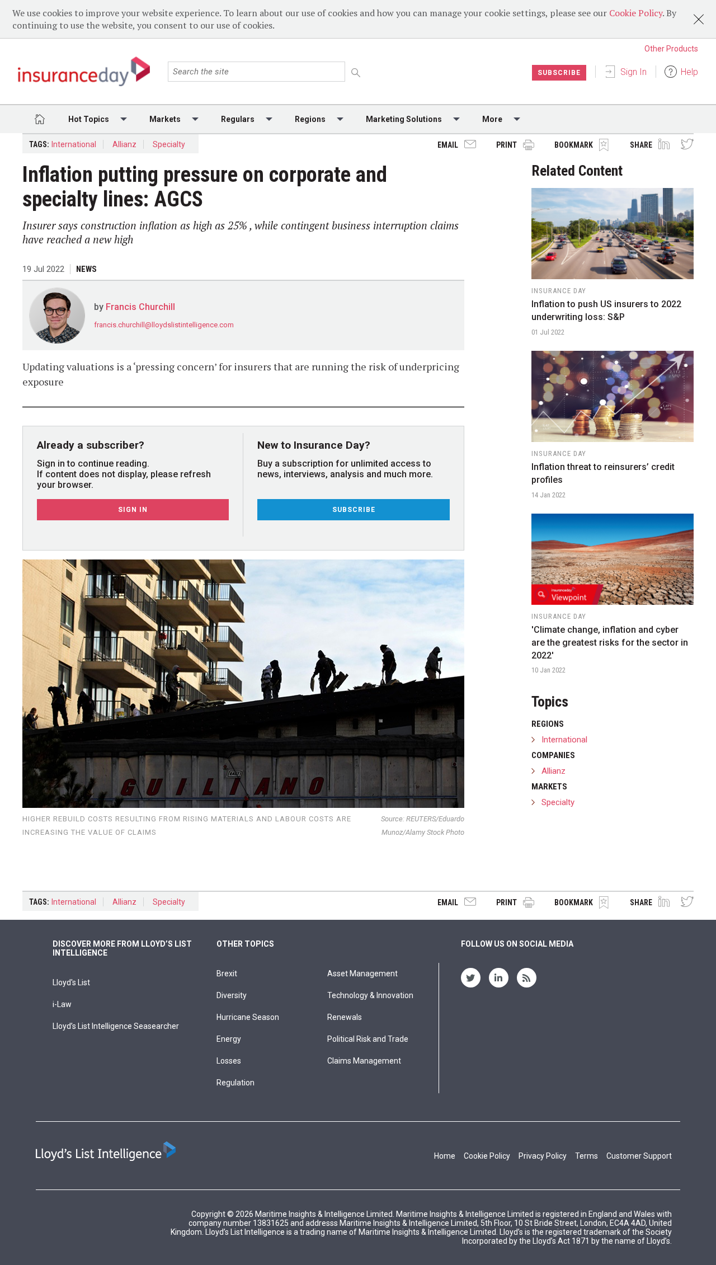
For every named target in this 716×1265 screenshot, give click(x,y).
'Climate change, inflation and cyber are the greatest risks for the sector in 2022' (609, 642)
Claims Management (364, 1060)
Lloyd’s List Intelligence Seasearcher (116, 1026)
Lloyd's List (71, 982)
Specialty (169, 144)
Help (689, 72)
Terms (586, 1155)
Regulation (235, 1082)
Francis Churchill (140, 307)
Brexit (226, 973)
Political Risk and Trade (367, 1038)
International (73, 144)
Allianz (124, 144)
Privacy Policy (543, 1155)
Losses (228, 1060)
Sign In (633, 72)
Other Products (671, 48)
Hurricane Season (247, 1017)
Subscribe (559, 73)
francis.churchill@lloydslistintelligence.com (164, 325)
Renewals (344, 1017)
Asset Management (362, 973)
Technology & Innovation (370, 995)
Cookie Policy (635, 13)
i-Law (62, 1004)
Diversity (231, 995)
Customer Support (639, 1155)
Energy (228, 1038)
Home (444, 1155)
